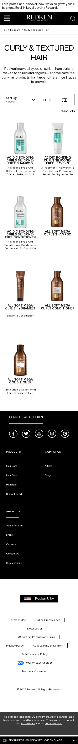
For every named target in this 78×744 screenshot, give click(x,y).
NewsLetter (34, 628)
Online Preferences (47, 620)
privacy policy (53, 723)
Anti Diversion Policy (35, 654)
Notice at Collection (34, 671)
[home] (5, 29)
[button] (7, 18)
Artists (48, 465)
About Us (13, 511)
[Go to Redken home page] (39, 18)
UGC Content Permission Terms (35, 637)
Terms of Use (17, 620)
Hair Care (11, 465)
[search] (73, 18)
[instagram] (52, 434)
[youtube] (39, 434)
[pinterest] (65, 434)
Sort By (11, 97)
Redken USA (44, 598)
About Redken (14, 525)
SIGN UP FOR (35, 740)
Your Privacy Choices (39, 662)
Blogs (48, 475)
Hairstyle (11, 484)
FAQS (9, 534)
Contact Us (12, 553)
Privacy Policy (15, 645)
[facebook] (13, 434)
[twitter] (26, 434)
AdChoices (28, 723)
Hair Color (12, 475)
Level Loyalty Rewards (42, 7)
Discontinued (14, 494)
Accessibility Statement (48, 645)
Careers (11, 544)
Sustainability (14, 563)
